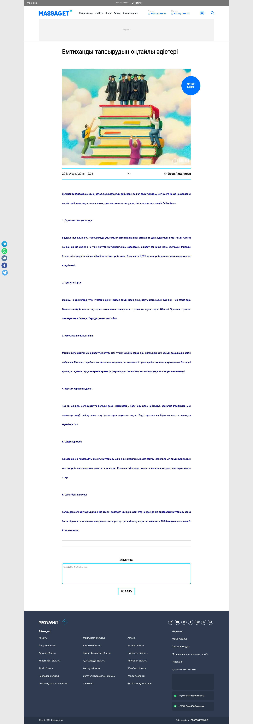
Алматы (43, 637)
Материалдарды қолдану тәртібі (190, 654)
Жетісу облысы (91, 668)
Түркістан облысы (138, 653)
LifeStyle (99, 13)
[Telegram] (203, 622)
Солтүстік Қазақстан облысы (99, 676)
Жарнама (32, 2)
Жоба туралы (179, 638)
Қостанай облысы (137, 660)
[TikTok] (170, 622)
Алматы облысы (92, 645)
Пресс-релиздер (180, 646)
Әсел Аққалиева (179, 173)
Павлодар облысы (49, 676)
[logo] (55, 13)
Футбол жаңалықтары (140, 683)
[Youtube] (177, 622)
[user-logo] (202, 13)
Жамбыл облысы (137, 668)
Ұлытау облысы (136, 676)
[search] (212, 13)
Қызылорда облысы (94, 660)
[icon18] (65, 622)
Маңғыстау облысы (94, 637)
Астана (131, 637)
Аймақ (117, 13)
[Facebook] (190, 622)
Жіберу (126, 591)
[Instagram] (197, 622)
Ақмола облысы (47, 653)
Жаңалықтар (86, 13)
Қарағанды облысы (49, 660)
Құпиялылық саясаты (184, 669)
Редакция (177, 661)
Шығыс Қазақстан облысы (53, 683)
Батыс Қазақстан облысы (97, 653)
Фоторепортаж (130, 13)
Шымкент (88, 683)
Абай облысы (46, 668)
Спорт (108, 13)
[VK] (184, 622)
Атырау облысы (47, 645)
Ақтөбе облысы (136, 645)
